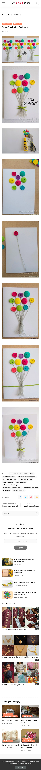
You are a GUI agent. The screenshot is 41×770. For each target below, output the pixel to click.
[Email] (36, 497)
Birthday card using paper (27, 476)
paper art (7, 490)
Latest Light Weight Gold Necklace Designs (20, 657)
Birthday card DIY (9, 476)
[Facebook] (20, 497)
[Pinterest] (31, 497)
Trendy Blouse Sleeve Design (14, 630)
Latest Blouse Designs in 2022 (14, 684)
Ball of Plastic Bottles (10, 720)
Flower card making (10, 485)
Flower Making (28, 741)
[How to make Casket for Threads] (30, 711)
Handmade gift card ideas (12, 487)
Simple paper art (19, 490)
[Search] (37, 3)
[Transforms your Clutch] (11, 736)
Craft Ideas (6, 23)
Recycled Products (10, 716)
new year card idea (31, 487)
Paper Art (17, 23)
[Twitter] (26, 497)
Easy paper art (21, 482)
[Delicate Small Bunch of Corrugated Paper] (30, 736)
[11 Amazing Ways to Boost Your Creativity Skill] (7, 562)
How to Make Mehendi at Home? (25, 582)
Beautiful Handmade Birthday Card (22, 474)
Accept (20, 767)
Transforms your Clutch (10, 745)
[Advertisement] (30, 15)
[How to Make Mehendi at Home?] (7, 584)
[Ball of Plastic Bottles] (11, 711)
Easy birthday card (26, 479)
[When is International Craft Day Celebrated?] (7, 573)
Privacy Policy (27, 764)
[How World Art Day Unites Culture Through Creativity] (7, 595)
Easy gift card (8, 482)
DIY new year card (10, 479)
